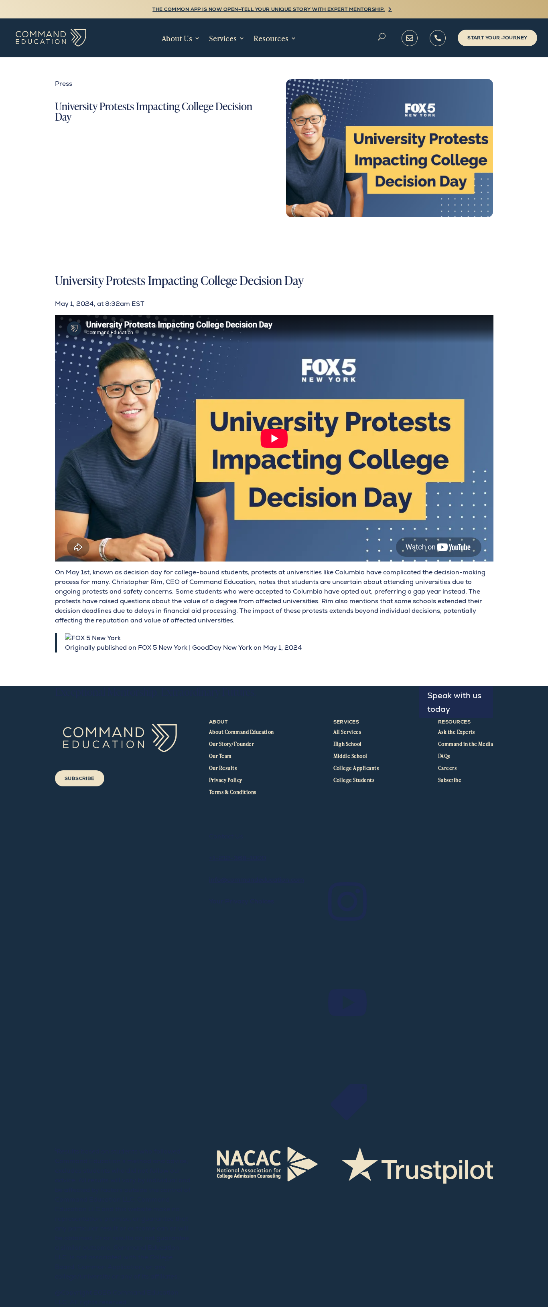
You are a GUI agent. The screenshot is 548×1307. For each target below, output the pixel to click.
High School (347, 743)
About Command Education (241, 731)
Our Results (223, 768)
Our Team (220, 756)
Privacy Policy (225, 780)
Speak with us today (454, 702)
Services (223, 38)
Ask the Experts (456, 731)
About (218, 722)
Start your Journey (497, 37)
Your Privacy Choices (241, 901)
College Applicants (356, 768)
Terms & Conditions (232, 792)
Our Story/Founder (231, 743)
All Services (347, 731)
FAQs (444, 756)
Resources (271, 38)
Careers (447, 768)
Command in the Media (465, 743)
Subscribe (80, 778)
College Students (354, 780)
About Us (177, 38)
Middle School (350, 756)
